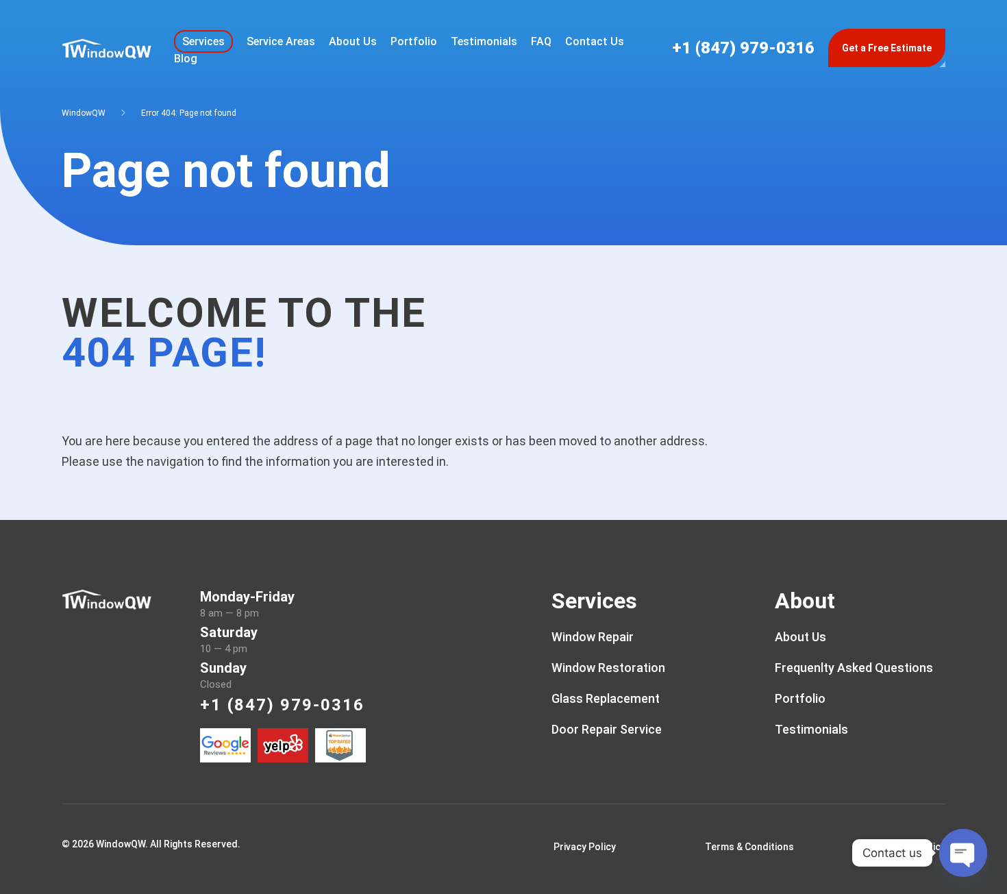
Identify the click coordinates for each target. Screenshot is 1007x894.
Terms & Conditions (749, 846)
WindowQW (83, 113)
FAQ (541, 41)
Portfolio (413, 41)
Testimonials (484, 41)
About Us (353, 41)
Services (203, 41)
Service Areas (281, 41)
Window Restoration (608, 667)
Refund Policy (914, 846)
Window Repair (592, 637)
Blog (185, 58)
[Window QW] (107, 47)
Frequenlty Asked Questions (854, 667)
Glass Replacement (605, 698)
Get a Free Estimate (887, 47)
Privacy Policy (585, 846)
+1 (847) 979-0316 (743, 48)
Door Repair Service (606, 729)
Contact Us (594, 41)
